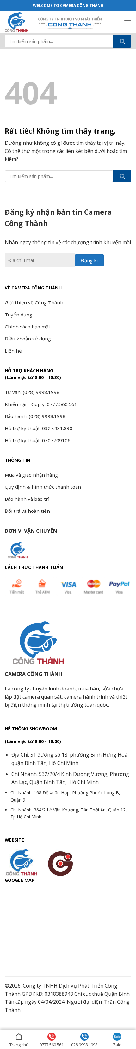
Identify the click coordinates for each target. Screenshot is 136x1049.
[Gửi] (122, 41)
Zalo (117, 1044)
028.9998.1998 (84, 1044)
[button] (127, 22)
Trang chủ (18, 1044)
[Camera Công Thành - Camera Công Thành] (19, 22)
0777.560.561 (52, 1044)
